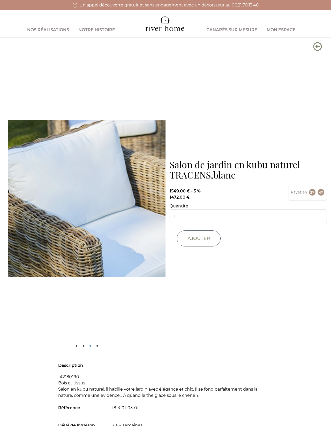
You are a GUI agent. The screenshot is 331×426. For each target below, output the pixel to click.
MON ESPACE (281, 29)
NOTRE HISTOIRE (96, 29)
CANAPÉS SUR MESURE (231, 29)
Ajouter (198, 238)
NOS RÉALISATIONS (48, 29)
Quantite (179, 206)
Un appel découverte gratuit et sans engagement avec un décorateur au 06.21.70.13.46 (169, 5)
